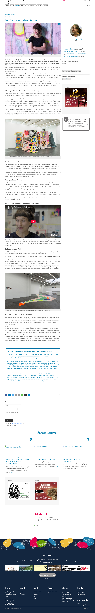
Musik (7, 5)
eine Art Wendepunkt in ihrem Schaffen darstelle (42, 98)
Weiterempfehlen (81, 593)
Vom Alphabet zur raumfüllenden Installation (75, 53)
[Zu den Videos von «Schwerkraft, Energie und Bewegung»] (88, 439)
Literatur (22, 5)
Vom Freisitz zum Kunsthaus (45, 459)
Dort (46, 356)
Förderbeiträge (66, 78)
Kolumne (45, 5)
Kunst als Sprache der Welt (70, 56)
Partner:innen (65, 596)
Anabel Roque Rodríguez (77, 39)
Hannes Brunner (28, 361)
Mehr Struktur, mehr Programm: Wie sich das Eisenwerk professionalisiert (17, 461)
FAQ (35, 596)
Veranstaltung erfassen (82, 605)
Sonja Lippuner (41, 363)
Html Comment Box (16, 423)
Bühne (12, 5)
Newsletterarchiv (81, 594)
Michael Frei (22, 363)
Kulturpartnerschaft (67, 598)
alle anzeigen (47, 578)
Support (36, 594)
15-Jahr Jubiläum (66, 594)
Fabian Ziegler (44, 365)
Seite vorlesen (11, 14)
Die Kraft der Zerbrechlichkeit (71, 51)
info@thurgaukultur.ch (11, 600)
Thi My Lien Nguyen (15, 365)
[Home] (16, 1)
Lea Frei (49, 361)
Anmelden (79, 591)
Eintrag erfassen (38, 591)
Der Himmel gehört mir (70, 48)
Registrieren (80, 603)
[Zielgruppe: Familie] (31, 439)
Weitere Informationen (47, 575)
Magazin (22, 591)
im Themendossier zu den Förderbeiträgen (28, 356)
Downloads (51, 593)
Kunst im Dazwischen (69, 49)
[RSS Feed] (60, 395)
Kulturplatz (22, 594)
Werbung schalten (52, 591)
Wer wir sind (65, 591)
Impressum (65, 601)
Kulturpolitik (33, 5)
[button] (6, 395)
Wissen (39, 5)
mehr (11, 472)
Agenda (21, 593)
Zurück (88, 5)
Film (27, 5)
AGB (35, 598)
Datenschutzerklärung (68, 600)
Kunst (16, 5)
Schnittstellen (37, 593)
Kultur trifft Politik (67, 593)
